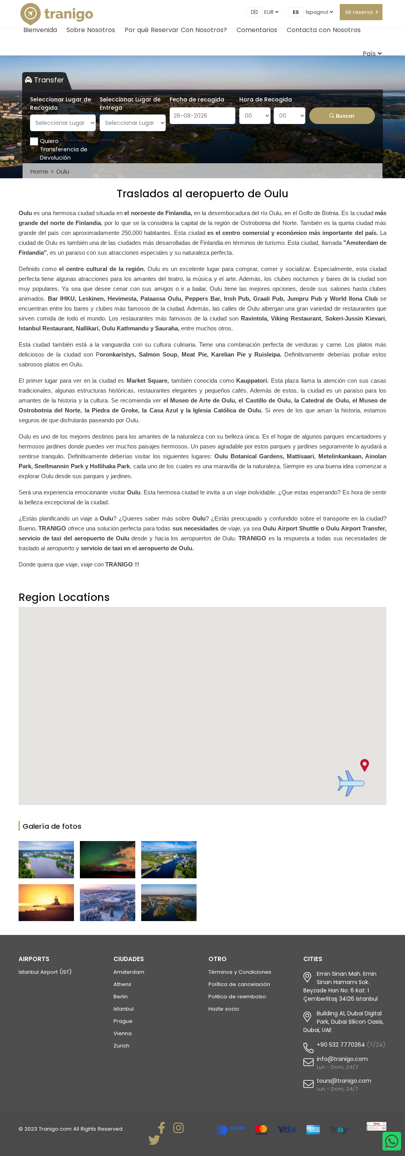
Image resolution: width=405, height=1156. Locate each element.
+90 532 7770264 (341, 1045)
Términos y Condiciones (239, 972)
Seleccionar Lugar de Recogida (60, 103)
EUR (269, 12)
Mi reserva (359, 12)
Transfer (48, 80)
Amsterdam (129, 972)
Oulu (62, 171)
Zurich (121, 1045)
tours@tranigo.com (344, 1081)
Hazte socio (223, 1009)
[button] (351, 783)
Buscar (345, 116)
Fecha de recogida (197, 99)
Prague (123, 1021)
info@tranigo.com (342, 1059)
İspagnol (318, 12)
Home (39, 171)
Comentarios (257, 29)
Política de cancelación (239, 984)
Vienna (123, 1033)
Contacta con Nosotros (324, 29)
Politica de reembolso (237, 996)
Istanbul (124, 1009)
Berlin (121, 996)
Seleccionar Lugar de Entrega (130, 103)
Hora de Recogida (265, 99)
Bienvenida (40, 29)
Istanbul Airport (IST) (45, 972)
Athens (122, 984)
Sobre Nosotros (90, 29)
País (370, 53)
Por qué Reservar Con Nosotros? (176, 29)
